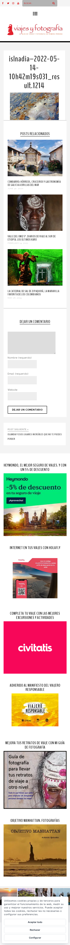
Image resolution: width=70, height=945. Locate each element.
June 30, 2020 (15, 188)
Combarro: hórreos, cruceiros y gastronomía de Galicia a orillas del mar (34, 183)
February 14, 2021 (18, 243)
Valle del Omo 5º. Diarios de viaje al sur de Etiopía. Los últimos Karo (32, 238)
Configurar (35, 937)
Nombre (20, 357)
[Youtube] (19, 3)
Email (18, 373)
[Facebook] (4, 3)
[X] (9, 3)
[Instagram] (14, 3)
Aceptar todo (35, 922)
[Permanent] (35, 175)
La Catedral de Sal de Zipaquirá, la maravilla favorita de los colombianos (33, 292)
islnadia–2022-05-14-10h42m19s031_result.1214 (34, 72)
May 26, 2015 (15, 298)
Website (12, 390)
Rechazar (35, 929)
